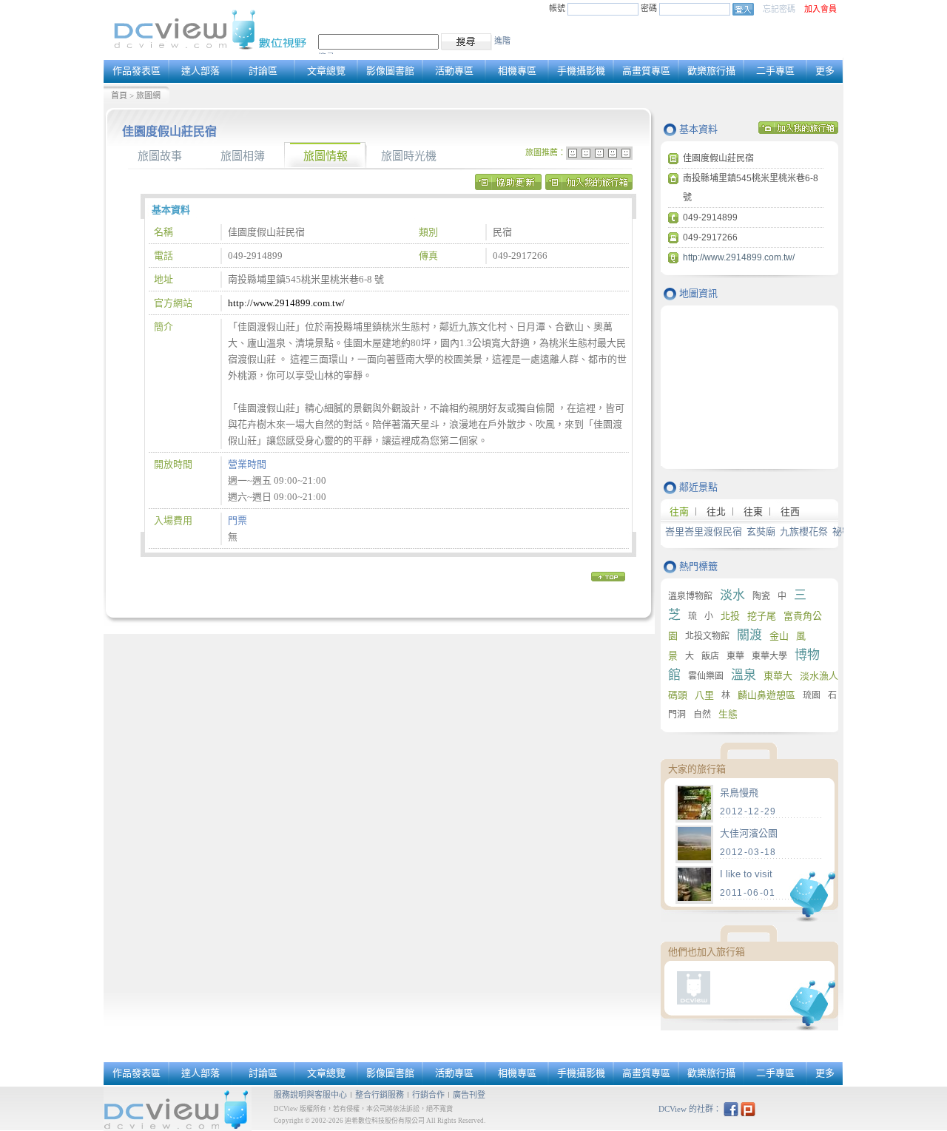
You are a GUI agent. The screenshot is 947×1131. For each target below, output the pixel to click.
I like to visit (746, 874)
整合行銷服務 (379, 1094)
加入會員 (820, 8)
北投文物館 (707, 636)
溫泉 (743, 675)
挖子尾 (761, 615)
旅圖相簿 (242, 156)
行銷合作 (428, 1094)
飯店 (710, 656)
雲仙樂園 (706, 676)
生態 (728, 714)
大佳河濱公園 (749, 833)
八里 (704, 694)
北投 (730, 615)
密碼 (650, 8)
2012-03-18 (748, 852)
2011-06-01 (748, 893)
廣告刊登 (469, 1094)
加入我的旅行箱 (589, 185)
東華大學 (769, 656)
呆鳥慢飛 (739, 792)
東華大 (778, 675)
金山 (779, 635)
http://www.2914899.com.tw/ (286, 302)
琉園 (811, 695)
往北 (716, 511)
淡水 (732, 595)
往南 (679, 511)
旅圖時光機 (409, 156)
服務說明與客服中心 (310, 1094)
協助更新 (508, 185)
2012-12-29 (748, 811)
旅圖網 (148, 95)
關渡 (749, 635)
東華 (735, 656)
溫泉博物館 (690, 596)
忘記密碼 (779, 8)
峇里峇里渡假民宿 (703, 531)
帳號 (557, 8)
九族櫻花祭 (804, 531)
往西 (790, 511)
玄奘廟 (761, 531)
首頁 (119, 95)
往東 (753, 511)
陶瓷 (761, 596)
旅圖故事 (160, 156)
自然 (702, 714)
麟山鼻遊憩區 (766, 694)
